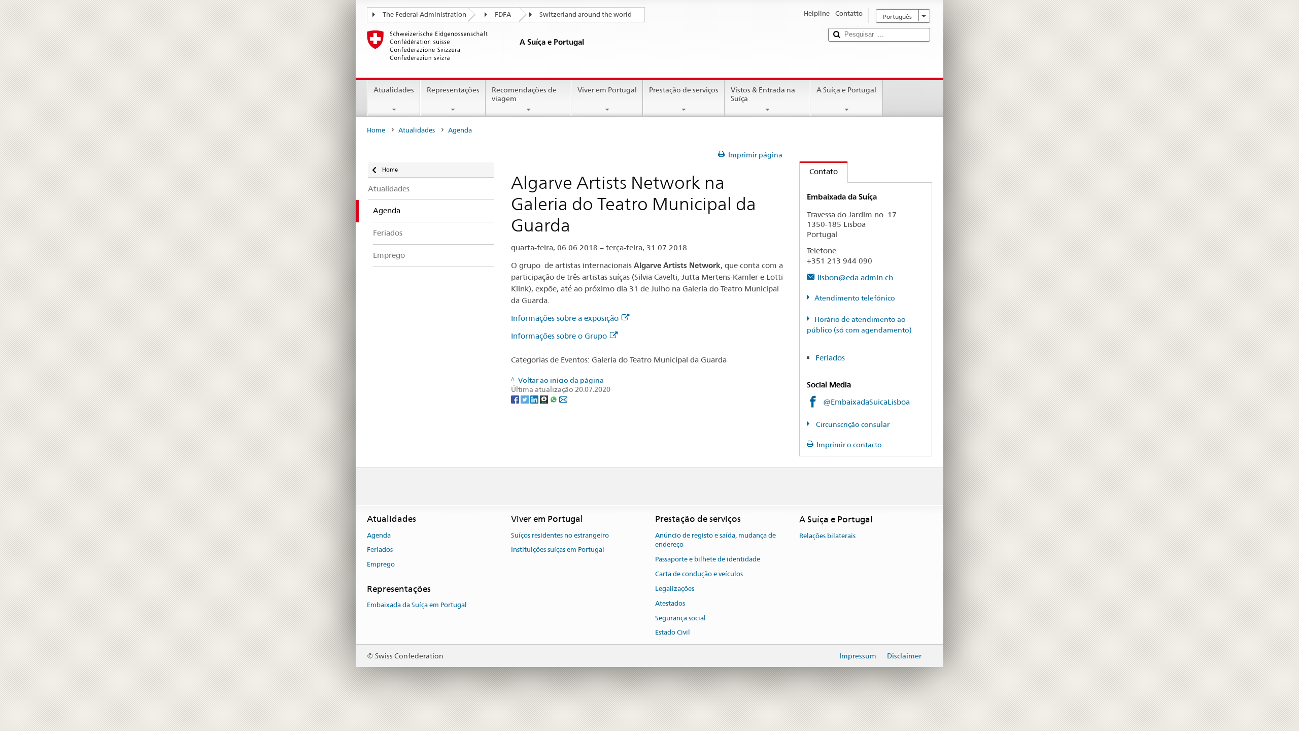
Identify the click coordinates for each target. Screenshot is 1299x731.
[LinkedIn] (535, 399)
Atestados (670, 603)
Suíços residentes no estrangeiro (560, 535)
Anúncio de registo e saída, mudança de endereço (715, 540)
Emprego (381, 565)
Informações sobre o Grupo (559, 336)
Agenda (379, 535)
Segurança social (680, 618)
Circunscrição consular (852, 424)
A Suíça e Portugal (846, 90)
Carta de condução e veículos (699, 574)
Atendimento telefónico (854, 298)
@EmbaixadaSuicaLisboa (866, 402)
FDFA (503, 14)
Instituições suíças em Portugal (557, 550)
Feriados (830, 357)
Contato (819, 171)
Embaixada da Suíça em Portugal (417, 605)
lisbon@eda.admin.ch (855, 277)
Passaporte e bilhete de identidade (707, 559)
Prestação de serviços (684, 90)
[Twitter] (525, 399)
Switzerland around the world (585, 14)
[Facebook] (516, 399)
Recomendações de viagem (524, 94)
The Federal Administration (424, 14)
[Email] (563, 399)
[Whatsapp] (554, 399)
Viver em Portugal (607, 90)
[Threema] (545, 399)
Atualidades (393, 90)
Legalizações (674, 588)
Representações (453, 90)
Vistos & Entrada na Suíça (763, 94)
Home (376, 130)
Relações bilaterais (827, 536)
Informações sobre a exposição (565, 318)
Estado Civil (672, 633)
